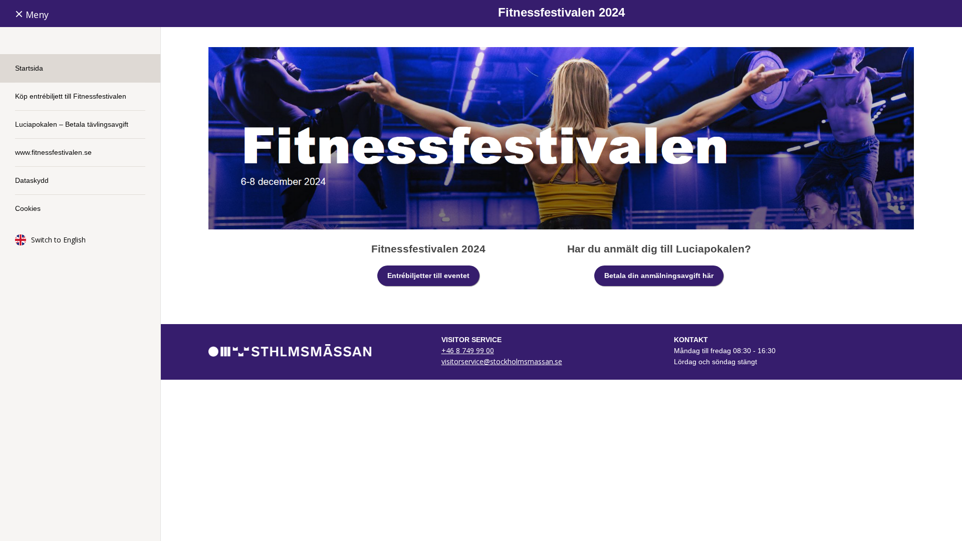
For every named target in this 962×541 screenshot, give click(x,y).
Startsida (29, 68)
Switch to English (58, 239)
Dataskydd (32, 180)
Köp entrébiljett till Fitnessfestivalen (70, 96)
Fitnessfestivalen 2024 (561, 12)
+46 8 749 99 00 (467, 350)
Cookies (28, 208)
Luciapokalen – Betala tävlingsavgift (71, 124)
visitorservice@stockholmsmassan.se (501, 361)
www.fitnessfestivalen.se (53, 152)
